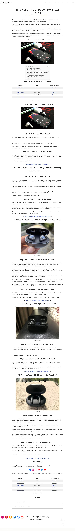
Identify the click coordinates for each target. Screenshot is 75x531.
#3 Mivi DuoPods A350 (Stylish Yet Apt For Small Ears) (37, 72)
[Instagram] (33, 470)
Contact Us (67, 2)
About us (55, 2)
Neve (2, 529)
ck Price (55, 87)
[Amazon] (10, 517)
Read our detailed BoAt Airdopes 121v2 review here (37, 371)
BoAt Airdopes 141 (20, 87)
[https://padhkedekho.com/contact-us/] (36, 470)
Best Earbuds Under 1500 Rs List (33, 68)
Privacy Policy (61, 2)
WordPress (10, 529)
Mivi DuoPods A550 (20, 90)
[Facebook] (30, 470)
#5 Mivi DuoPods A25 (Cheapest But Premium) (36, 76)
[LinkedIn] (14, 517)
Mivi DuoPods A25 (20, 97)
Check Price (54, 90)
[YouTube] (45, 470)
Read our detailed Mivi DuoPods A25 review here (37, 458)
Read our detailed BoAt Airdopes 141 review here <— (39, 164)
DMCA (72, 2)
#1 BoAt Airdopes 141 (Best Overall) (34, 69)
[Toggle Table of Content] (47, 67)
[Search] (12, 2)
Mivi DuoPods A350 (20, 92)
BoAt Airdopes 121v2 (20, 94)
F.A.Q (28, 78)
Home (46, 2)
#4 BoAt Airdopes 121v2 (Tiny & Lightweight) (35, 75)
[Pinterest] (39, 470)
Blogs (62, 518)
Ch (52, 87)
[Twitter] (42, 470)
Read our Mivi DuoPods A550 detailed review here (37, 216)
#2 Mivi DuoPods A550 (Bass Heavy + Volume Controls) (38, 71)
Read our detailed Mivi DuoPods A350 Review (37, 300)
